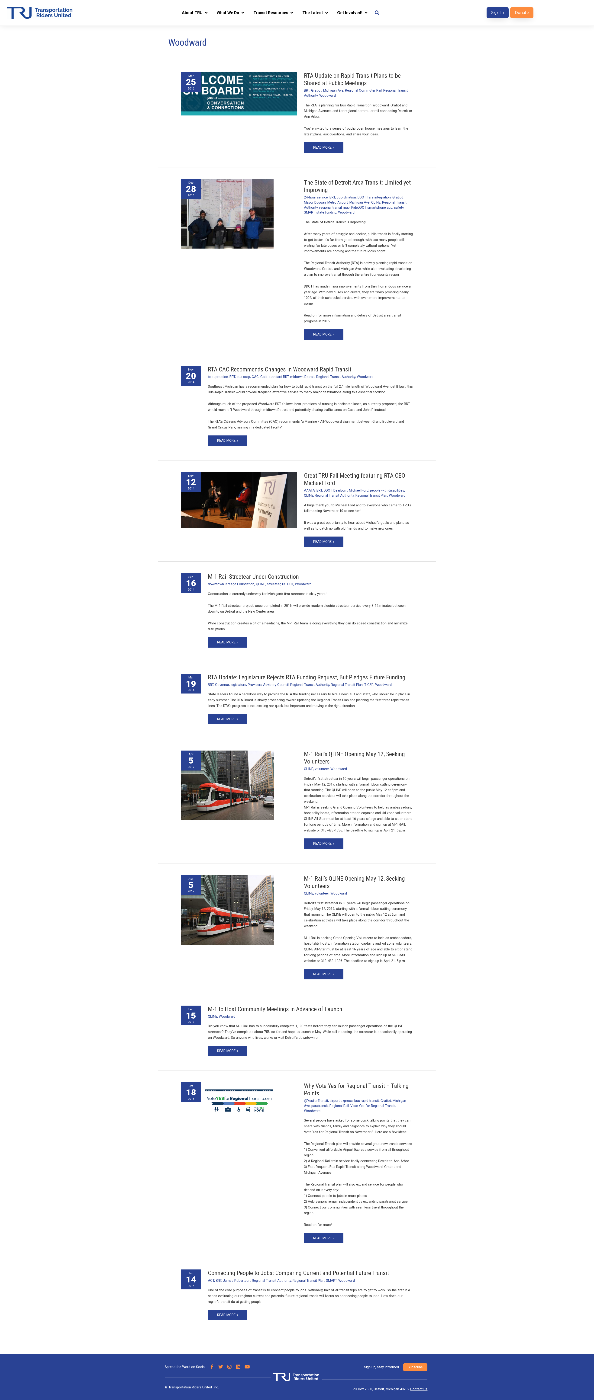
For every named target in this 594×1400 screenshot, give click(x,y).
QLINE (376, 202)
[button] (377, 13)
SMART (309, 212)
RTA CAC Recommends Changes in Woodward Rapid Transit (279, 369)
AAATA (309, 490)
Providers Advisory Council (268, 685)
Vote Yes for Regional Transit (372, 1106)
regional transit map (334, 207)
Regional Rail (339, 1106)
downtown (216, 584)
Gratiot (316, 90)
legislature (238, 685)
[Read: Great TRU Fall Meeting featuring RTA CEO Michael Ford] (239, 500)
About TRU (192, 12)
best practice (218, 377)
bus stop (243, 377)
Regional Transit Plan (371, 495)
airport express (341, 1101)
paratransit (319, 1106)
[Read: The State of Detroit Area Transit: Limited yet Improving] (227, 213)
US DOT (287, 584)
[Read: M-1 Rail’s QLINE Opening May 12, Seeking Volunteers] (227, 910)
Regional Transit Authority (335, 377)
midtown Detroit (302, 377)
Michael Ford (358, 490)
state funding (326, 212)
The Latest (312, 12)
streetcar (274, 584)
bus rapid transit (366, 1101)
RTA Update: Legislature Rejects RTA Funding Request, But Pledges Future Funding (306, 677)
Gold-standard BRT (274, 377)
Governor (222, 685)
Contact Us (418, 1389)
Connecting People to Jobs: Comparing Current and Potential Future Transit (298, 1272)
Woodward (327, 95)
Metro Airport (337, 202)
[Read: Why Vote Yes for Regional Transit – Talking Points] (239, 1103)
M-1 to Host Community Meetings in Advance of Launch (275, 1009)
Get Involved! (349, 12)
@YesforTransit (316, 1101)
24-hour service (316, 197)
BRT (307, 90)
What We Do (228, 12)
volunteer (322, 769)
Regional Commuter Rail (363, 90)
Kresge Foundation (240, 584)
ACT (211, 1281)
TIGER (369, 685)
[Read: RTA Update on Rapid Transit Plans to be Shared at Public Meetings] (239, 94)
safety (399, 207)
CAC (255, 377)
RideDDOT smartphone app (371, 207)
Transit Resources (270, 12)
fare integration (379, 197)
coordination (346, 197)
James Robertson (236, 1281)
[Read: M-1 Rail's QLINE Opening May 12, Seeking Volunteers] (227, 785)
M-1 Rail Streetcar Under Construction (253, 576)
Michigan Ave (333, 90)
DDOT (362, 197)
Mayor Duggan (315, 202)
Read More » (323, 146)
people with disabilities (387, 490)
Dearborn (340, 490)
